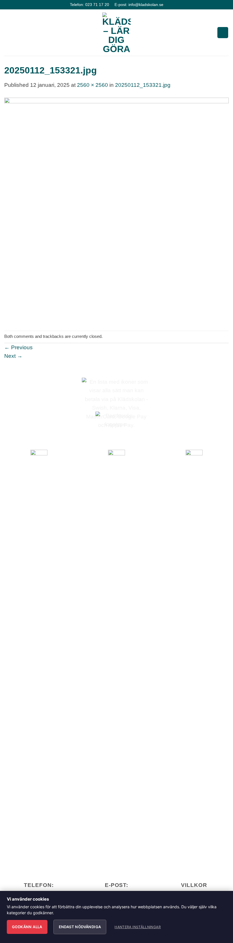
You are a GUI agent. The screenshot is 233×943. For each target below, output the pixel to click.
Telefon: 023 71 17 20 (89, 4)
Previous (18, 347)
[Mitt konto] (222, 32)
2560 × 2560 (92, 85)
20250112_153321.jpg (142, 85)
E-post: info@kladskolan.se (139, 4)
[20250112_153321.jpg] (116, 210)
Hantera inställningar (138, 927)
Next (13, 356)
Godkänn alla (27, 926)
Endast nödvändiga (80, 926)
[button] (8, 32)
